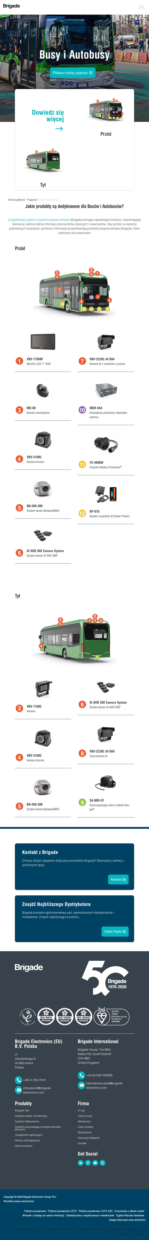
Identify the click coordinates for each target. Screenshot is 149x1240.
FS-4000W (96, 462)
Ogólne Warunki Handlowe (130, 1215)
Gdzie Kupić (113, 931)
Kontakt (116, 879)
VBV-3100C (34, 457)
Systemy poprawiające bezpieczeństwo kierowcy (38, 1128)
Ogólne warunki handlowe (122, 1230)
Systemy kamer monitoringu (31, 1116)
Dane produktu (23, 1146)
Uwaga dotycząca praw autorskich (127, 1220)
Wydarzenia (84, 1132)
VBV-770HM (35, 359)
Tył (43, 185)
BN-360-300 (35, 506)
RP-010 (94, 511)
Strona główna (16, 199)
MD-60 (31, 408)
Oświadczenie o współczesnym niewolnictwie (90, 1215)
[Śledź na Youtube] (95, 1163)
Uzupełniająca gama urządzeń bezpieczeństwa (39, 220)
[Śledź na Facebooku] (88, 1163)
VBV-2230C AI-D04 (102, 751)
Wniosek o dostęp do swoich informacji (43, 1215)
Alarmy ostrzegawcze (27, 1140)
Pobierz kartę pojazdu (70, 73)
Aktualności (84, 1121)
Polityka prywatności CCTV (62, 1211)
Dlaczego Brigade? (89, 1138)
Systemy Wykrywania (27, 1121)
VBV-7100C (34, 706)
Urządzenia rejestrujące (29, 1135)
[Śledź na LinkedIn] (81, 1163)
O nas (81, 1110)
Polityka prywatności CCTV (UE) (95, 1211)
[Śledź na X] (102, 1163)
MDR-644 (96, 408)
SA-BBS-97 (97, 800)
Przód (105, 134)
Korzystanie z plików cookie (129, 1211)
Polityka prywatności (35, 1211)
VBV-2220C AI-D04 (102, 359)
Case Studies (85, 1127)
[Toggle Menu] (141, 7)
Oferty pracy (85, 1116)
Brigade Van (22, 1110)
